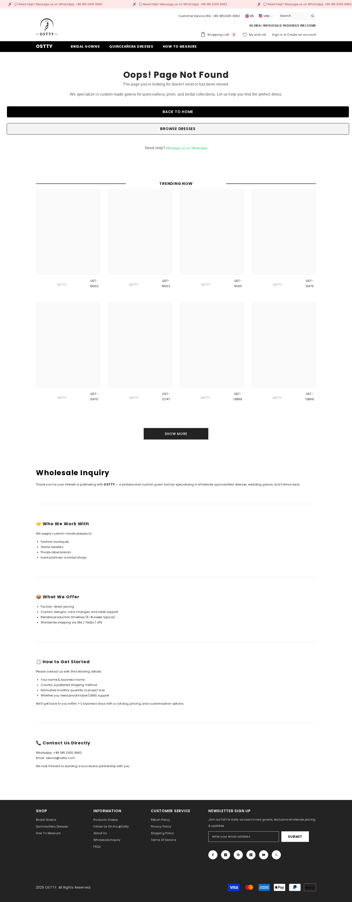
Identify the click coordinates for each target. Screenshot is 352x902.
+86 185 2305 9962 (67, 753)
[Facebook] (212, 854)
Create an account (301, 35)
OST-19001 (238, 283)
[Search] (297, 16)
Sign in (277, 35)
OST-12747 (166, 396)
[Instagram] (225, 854)
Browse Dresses (178, 128)
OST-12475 (310, 283)
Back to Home (178, 111)
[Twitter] (276, 854)
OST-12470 (94, 396)
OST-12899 (237, 396)
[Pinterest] (238, 854)
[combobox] (293, 15)
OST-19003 (94, 283)
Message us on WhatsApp (186, 148)
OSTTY (61, 285)
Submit (295, 836)
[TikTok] (250, 854)
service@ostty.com (60, 758)
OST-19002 (166, 283)
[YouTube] (263, 854)
